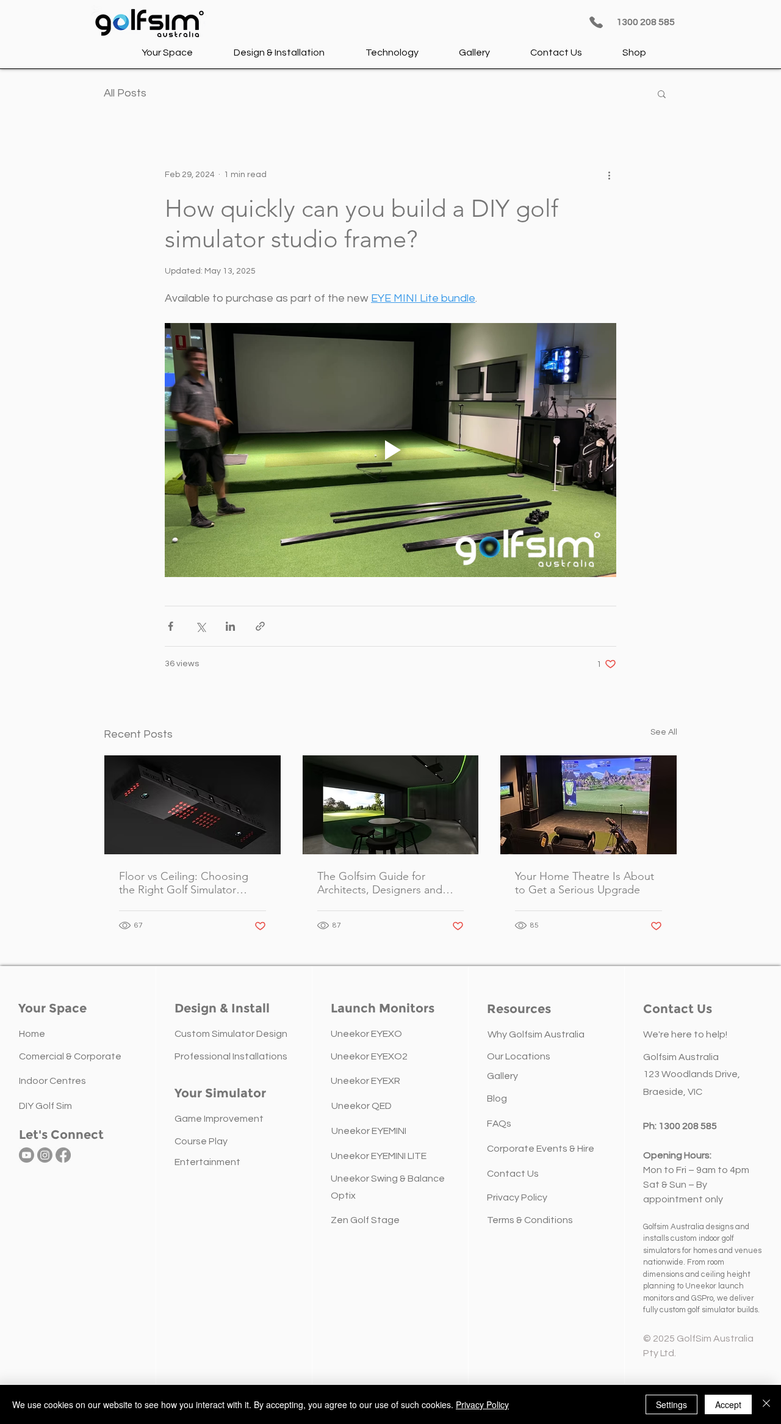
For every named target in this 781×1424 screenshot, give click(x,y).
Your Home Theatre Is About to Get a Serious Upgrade (584, 883)
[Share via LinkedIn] (230, 626)
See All (663, 732)
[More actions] (609, 174)
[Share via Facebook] (170, 626)
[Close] (766, 1404)
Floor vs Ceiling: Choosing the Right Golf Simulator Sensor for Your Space (183, 883)
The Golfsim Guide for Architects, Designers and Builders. (379, 883)
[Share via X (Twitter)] (200, 626)
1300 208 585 (687, 1126)
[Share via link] (260, 626)
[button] (168, 52)
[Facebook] (63, 1155)
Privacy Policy (482, 1404)
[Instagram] (44, 1155)
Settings (671, 1404)
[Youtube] (26, 1155)
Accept (728, 1404)
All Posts (125, 93)
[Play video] (390, 450)
